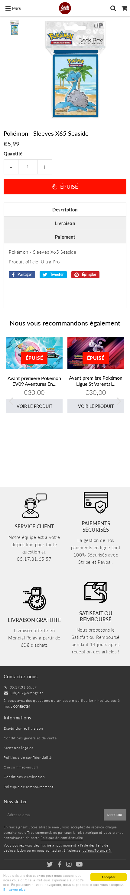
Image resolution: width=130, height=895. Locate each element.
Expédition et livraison (23, 728)
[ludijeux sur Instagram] (69, 865)
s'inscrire (115, 815)
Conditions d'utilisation (24, 776)
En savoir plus (14, 889)
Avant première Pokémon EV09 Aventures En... (34, 381)
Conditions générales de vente (30, 738)
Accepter (108, 877)
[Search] (113, 8)
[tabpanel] (14, 27)
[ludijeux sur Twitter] (50, 865)
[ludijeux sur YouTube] (79, 865)
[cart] (124, 8)
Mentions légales (18, 747)
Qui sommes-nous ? (21, 767)
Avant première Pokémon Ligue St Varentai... (95, 380)
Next (119, 401)
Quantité (13, 153)
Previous (11, 401)
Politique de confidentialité (28, 757)
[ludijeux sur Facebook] (60, 865)
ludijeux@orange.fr (26, 693)
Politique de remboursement (29, 786)
